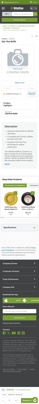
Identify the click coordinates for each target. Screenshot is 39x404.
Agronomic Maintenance (26, 26)
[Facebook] (5, 334)
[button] (11, 2)
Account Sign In (19, 20)
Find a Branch (8, 307)
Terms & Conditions (9, 369)
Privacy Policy (22, 369)
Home (4, 26)
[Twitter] (9, 334)
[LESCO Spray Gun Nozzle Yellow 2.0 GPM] (10, 199)
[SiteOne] (17, 9)
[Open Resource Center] (35, 400)
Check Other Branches (32, 93)
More (7, 164)
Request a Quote (29, 400)
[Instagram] (24, 334)
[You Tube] (14, 334)
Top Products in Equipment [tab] (15, 185)
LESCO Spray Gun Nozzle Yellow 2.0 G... (11, 208)
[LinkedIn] (19, 334)
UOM (4, 395)
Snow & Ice (15, 28)
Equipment (7, 28)
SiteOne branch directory (11, 323)
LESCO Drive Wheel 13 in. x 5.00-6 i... (28, 208)
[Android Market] (28, 298)
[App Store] (10, 298)
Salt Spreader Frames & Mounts (15, 30)
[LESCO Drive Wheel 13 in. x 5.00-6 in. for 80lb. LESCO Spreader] (28, 199)
